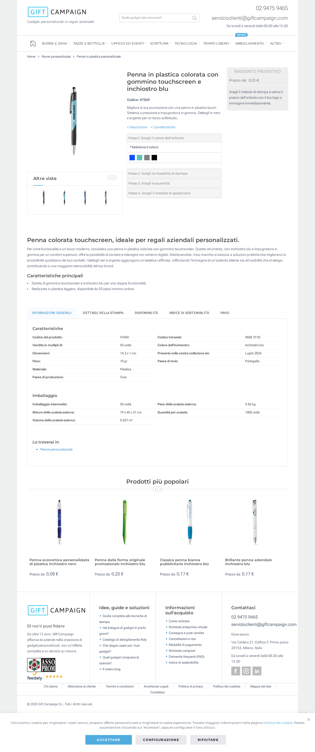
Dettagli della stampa (103, 313)
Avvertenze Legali (156, 686)
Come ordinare (179, 621)
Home (31, 56)
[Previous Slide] (109, 177)
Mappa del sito (260, 686)
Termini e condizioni (120, 686)
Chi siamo (51, 686)
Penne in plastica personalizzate (99, 56)
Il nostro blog (112, 669)
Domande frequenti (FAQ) (186, 656)
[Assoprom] (41, 664)
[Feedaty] (45, 676)
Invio (224, 313)
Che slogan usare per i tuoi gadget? (119, 648)
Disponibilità (146, 313)
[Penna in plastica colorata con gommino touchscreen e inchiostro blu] (74, 120)
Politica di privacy (190, 686)
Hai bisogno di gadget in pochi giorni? (122, 630)
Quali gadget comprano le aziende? (119, 660)
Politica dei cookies (226, 686)
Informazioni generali (52, 313)
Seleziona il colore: (144, 147)
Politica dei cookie (278, 723)
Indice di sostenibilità (189, 313)
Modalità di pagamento (185, 645)
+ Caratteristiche (163, 127)
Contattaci (157, 692)
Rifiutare (208, 740)
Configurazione (161, 740)
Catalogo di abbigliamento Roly (125, 639)
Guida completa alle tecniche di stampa (123, 618)
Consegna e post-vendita (186, 633)
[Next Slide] (114, 177)
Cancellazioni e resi (182, 639)
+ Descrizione (137, 127)
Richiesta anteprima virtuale (188, 627)
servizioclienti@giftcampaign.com (250, 18)
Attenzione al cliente (82, 686)
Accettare (108, 740)
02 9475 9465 (272, 8)
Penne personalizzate (56, 56)
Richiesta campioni (182, 651)
